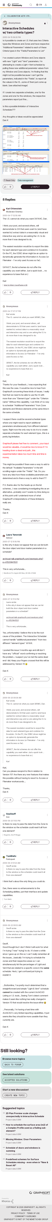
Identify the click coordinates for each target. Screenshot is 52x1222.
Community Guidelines (25, 1216)
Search (31, 5)
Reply (36, 187)
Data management (25, 180)
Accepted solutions (16, 1080)
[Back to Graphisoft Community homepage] (15, 5)
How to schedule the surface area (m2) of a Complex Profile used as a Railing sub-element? (27, 1128)
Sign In (47, 5)
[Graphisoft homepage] (39, 1193)
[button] (5, 187)
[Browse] (4, 5)
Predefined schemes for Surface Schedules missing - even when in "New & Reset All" (27, 1162)
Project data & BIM (13, 1120)
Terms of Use (33, 1213)
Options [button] (48, 15)
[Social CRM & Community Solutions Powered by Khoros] (7, 1200)
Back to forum (13, 1064)
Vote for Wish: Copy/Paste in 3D (15, 285)
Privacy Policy (18, 1213)
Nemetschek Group (39, 1219)
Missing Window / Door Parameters (23, 1139)
